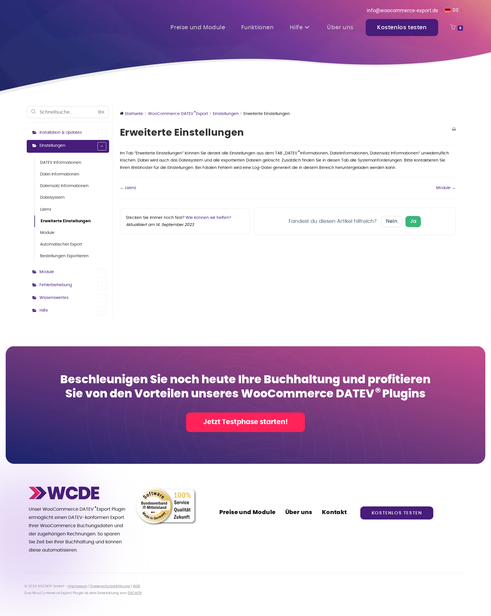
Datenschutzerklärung (110, 586)
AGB (136, 586)
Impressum (77, 586)
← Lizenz (128, 188)
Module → (446, 188)
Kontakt (334, 512)
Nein (392, 221)
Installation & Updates (60, 133)
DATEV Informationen (60, 163)
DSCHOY (135, 593)
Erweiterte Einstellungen (66, 221)
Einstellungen (52, 146)
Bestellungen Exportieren (64, 256)
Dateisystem (52, 198)
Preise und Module (247, 512)
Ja (413, 221)
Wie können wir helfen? (208, 218)
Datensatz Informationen (64, 186)
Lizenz (45, 209)
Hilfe (43, 311)
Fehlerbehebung (55, 285)
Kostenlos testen (397, 513)
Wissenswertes (53, 298)
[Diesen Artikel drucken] (454, 129)
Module (47, 233)
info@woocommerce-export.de (402, 10)
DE (455, 10)
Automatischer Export (61, 244)
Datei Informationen (59, 174)
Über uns (298, 512)
